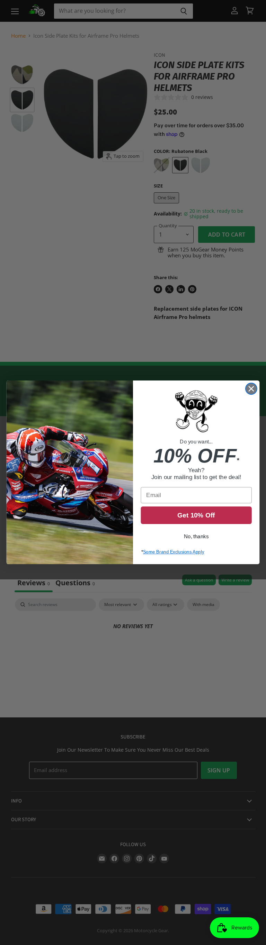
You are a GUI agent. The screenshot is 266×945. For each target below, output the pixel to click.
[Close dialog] (251, 389)
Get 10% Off (196, 515)
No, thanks (196, 537)
